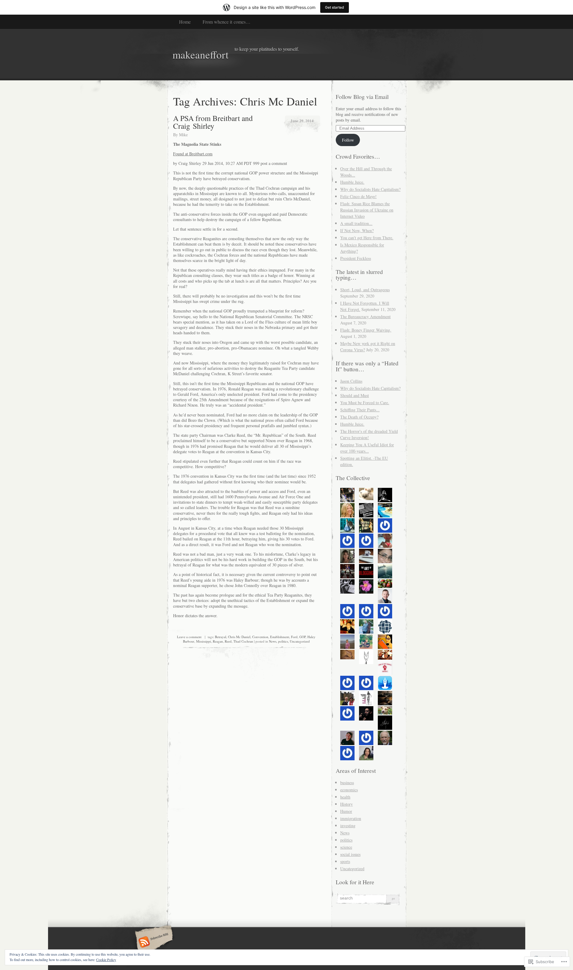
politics (283, 641)
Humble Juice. (352, 182)
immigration (350, 818)
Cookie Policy (106, 959)
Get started (334, 7)
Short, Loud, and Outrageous (365, 289)
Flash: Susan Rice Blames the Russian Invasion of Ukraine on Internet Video (366, 210)
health (345, 797)
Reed (228, 641)
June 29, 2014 (302, 120)
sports (345, 861)
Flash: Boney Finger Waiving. (365, 330)
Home (185, 22)
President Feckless (355, 258)
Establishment (279, 637)
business (347, 782)
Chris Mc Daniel (239, 637)
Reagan (218, 641)
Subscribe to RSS (153, 942)
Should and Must (354, 395)
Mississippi (203, 641)
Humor (346, 811)
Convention (260, 637)
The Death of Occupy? (359, 417)
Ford (294, 637)
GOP (302, 637)
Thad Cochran (243, 641)
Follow (348, 140)
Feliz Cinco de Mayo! (358, 196)
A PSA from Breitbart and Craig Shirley (213, 122)
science (346, 847)
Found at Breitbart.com (192, 154)
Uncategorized (300, 641)
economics (349, 790)
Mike (183, 134)
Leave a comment (189, 637)
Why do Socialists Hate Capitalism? (370, 189)
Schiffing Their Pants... (360, 410)
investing (347, 825)
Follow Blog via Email (362, 97)
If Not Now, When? (357, 230)
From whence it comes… (226, 22)
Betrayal (220, 637)
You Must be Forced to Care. (364, 402)
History (346, 804)
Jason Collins (351, 381)
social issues (350, 854)
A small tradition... (356, 223)
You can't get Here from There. (366, 237)
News (272, 641)
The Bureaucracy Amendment (365, 316)
